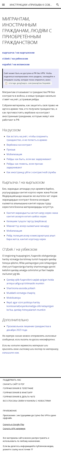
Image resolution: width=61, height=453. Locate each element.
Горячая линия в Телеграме (18, 388)
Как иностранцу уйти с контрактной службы (31, 172)
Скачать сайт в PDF (13, 384)
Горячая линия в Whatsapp (17, 392)
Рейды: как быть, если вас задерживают (29, 159)
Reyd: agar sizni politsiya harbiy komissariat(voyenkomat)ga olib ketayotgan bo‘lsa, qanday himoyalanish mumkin (30, 306)
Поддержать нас (12, 379)
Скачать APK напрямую (14, 428)
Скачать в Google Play (13, 424)
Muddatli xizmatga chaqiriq (21, 292)
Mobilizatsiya (14, 297)
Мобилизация (14, 154)
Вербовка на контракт (19, 144)
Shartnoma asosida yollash (21, 288)
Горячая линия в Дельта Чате (19, 396)
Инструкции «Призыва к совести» (34, 4)
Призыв (11, 149)
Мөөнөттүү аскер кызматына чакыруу (28, 225)
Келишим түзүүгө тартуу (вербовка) (27, 221)
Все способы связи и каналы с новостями (27, 400)
